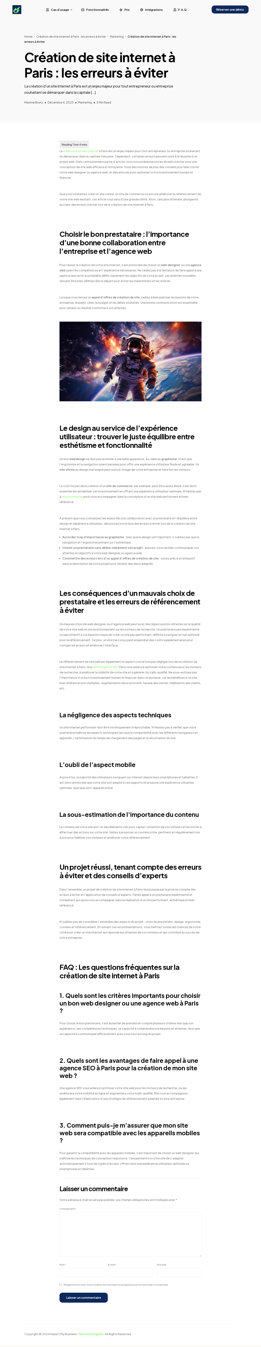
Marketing (85, 102)
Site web (161, 1264)
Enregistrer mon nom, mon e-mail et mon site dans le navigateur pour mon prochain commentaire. (116, 1284)
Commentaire (67, 1208)
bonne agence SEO (106, 667)
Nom (62, 1264)
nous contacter (72, 496)
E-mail (112, 1264)
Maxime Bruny (33, 102)
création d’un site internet (81, 151)
